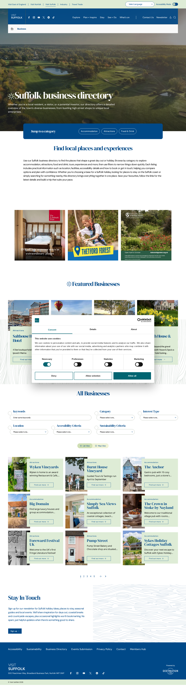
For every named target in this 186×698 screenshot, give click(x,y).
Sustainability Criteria (112, 426)
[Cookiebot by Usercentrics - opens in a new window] (139, 320)
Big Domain (39, 504)
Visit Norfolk (36, 4)
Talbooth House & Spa (156, 338)
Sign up (13, 631)
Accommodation (89, 131)
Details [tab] (93, 329)
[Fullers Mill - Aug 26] (146, 235)
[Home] (12, 28)
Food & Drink (127, 131)
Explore (76, 17)
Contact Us (148, 17)
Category (105, 411)
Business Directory (56, 649)
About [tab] (134, 329)
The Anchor (154, 467)
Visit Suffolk (50, 4)
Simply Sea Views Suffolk (101, 506)
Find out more (26, 359)
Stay (102, 17)
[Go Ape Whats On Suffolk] (93, 235)
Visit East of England (17, 4)
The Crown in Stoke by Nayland (158, 506)
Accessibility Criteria (69, 426)
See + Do (112, 17)
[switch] (78, 364)
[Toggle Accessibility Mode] (175, 4)
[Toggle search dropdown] (174, 17)
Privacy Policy (104, 649)
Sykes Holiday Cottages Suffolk (158, 542)
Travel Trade (77, 4)
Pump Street (97, 540)
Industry (63, 4)
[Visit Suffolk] (16, 16)
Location (18, 426)
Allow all (132, 376)
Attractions (109, 131)
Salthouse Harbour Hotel (28, 338)
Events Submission (81, 649)
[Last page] (105, 576)
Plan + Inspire (90, 17)
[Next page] (100, 576)
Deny (53, 376)
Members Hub (138, 649)
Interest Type (151, 411)
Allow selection (93, 376)
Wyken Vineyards (44, 467)
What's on (124, 17)
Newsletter (161, 17)
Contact (121, 649)
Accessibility (15, 649)
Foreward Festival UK (45, 542)
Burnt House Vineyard (97, 469)
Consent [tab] (52, 330)
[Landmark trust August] (40, 235)
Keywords (19, 411)
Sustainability (34, 649)
